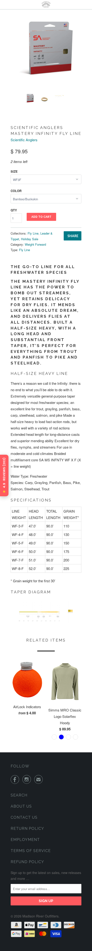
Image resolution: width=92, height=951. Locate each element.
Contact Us (24, 817)
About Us (21, 806)
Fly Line (24, 250)
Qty (14, 210)
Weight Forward (35, 244)
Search (19, 795)
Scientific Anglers (24, 139)
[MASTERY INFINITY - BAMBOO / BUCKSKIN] (46, 54)
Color (16, 190)
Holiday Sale (29, 239)
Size (14, 171)
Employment (25, 839)
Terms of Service (31, 850)
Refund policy (27, 862)
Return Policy (27, 828)
